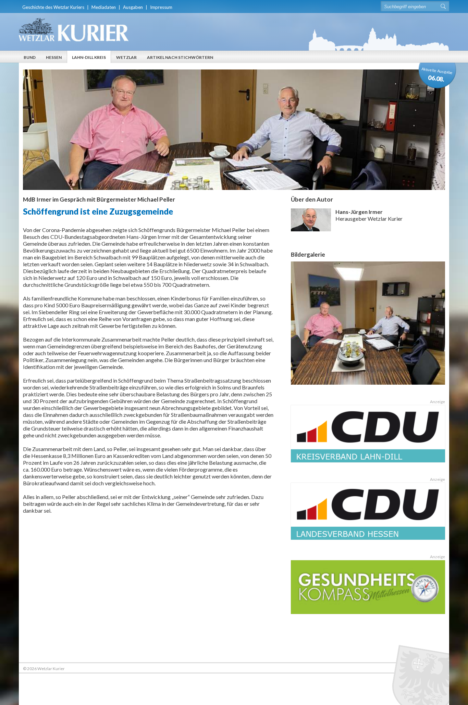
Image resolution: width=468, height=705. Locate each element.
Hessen (54, 57)
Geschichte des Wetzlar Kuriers (53, 7)
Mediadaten (103, 7)
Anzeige (437, 401)
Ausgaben (133, 7)
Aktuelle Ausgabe (437, 74)
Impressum (161, 7)
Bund (30, 57)
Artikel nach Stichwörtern (180, 57)
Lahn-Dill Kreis (89, 57)
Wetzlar (126, 57)
